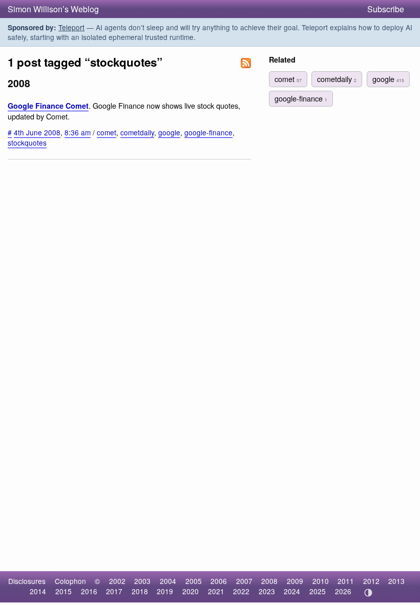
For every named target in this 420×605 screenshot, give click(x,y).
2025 (317, 591)
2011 (346, 581)
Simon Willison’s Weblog (53, 9)
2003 (142, 581)
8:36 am (78, 132)
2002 (117, 581)
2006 (219, 581)
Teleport (71, 27)
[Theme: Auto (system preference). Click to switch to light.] (368, 592)
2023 (267, 591)
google (169, 132)
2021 (216, 591)
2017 (114, 591)
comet (106, 132)
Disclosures (27, 581)
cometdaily (137, 132)
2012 (371, 581)
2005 (193, 581)
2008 (269, 581)
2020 (190, 591)
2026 (343, 591)
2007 (244, 581)
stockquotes (27, 142)
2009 (295, 581)
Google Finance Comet (48, 105)
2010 (320, 581)
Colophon (70, 581)
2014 (38, 591)
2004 (168, 581)
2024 (292, 591)
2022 (241, 591)
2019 (165, 591)
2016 (89, 591)
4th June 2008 (37, 132)
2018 (140, 591)
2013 (396, 581)
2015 (63, 591)
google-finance (208, 132)
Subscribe (385, 9)
